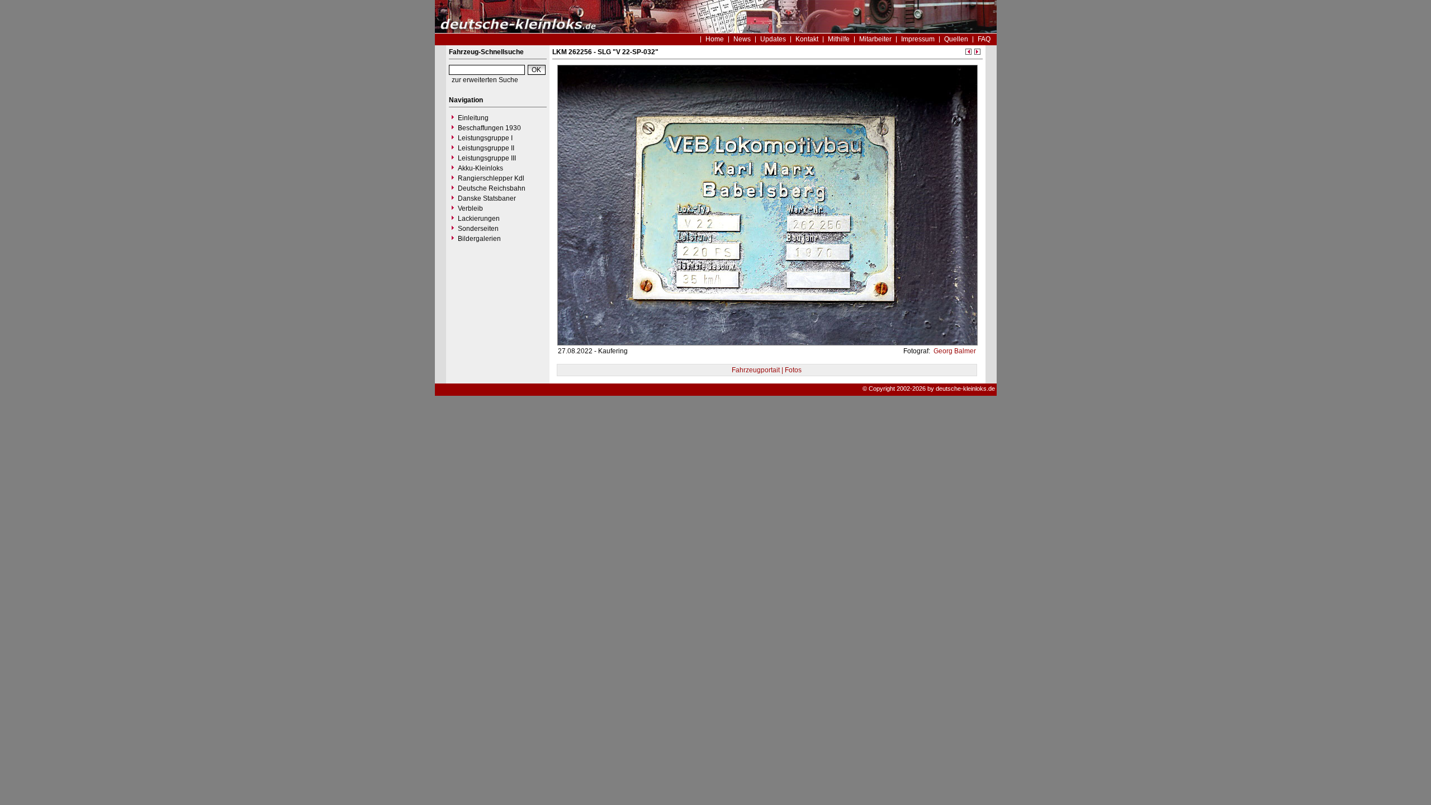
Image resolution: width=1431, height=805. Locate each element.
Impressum (918, 39)
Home (714, 39)
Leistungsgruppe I (485, 138)
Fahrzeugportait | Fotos (767, 370)
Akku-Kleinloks (480, 168)
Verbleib (470, 208)
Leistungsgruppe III (487, 158)
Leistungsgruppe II (486, 148)
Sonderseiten (478, 229)
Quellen (956, 39)
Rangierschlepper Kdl (491, 178)
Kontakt (806, 39)
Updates (773, 39)
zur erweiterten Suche (485, 80)
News (742, 39)
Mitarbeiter (875, 39)
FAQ (984, 39)
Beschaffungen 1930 (489, 128)
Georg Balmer (954, 351)
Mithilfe (839, 39)
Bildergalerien (479, 239)
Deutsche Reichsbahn (491, 188)
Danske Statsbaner (487, 198)
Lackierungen (479, 218)
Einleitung (473, 118)
